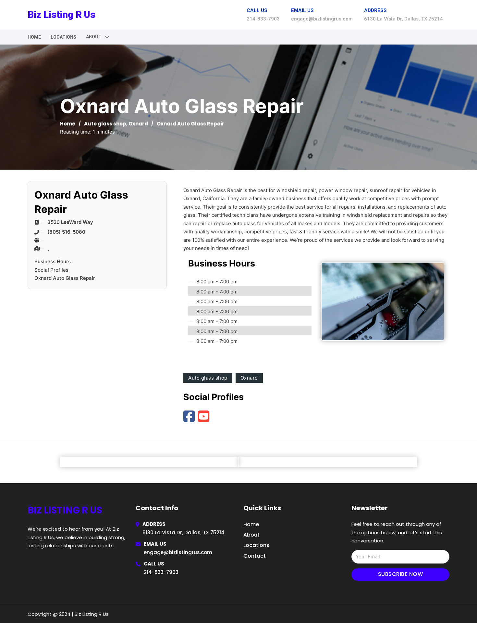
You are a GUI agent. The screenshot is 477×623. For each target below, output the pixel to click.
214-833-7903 (161, 572)
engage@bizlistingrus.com (178, 552)
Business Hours (52, 261)
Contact (254, 556)
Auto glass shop (105, 123)
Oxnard (138, 123)
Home (34, 37)
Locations (63, 37)
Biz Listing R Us (61, 14)
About (251, 535)
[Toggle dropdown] (107, 37)
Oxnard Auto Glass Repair (64, 278)
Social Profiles (51, 270)
